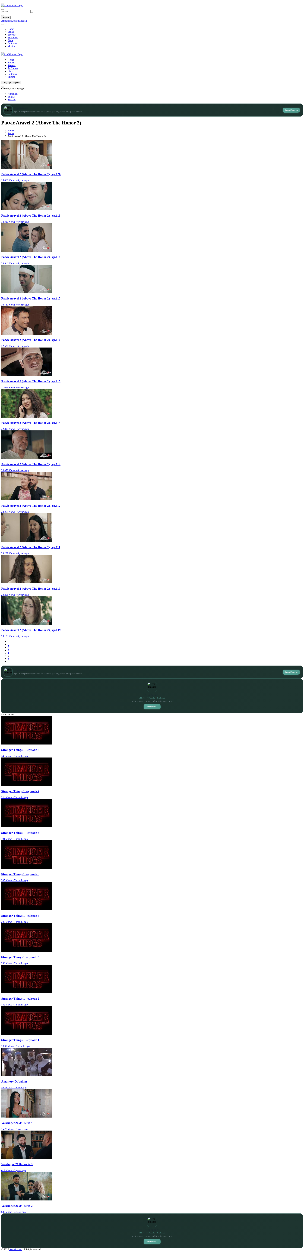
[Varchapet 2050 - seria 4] (26, 1116)
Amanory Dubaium (14, 1081)
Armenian (6, 20)
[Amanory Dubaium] (26, 1075)
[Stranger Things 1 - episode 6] (26, 826)
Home (11, 29)
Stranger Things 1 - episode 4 (20, 915)
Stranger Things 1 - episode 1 (20, 1040)
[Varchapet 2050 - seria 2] (26, 1199)
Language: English (11, 82)
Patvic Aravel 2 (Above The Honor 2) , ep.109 (31, 630)
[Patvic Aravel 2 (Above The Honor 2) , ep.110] (26, 582)
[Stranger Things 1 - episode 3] (26, 951)
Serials (11, 31)
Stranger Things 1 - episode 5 (20, 874)
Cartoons (12, 43)
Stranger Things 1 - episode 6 (20, 832)
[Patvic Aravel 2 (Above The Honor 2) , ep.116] (26, 333)
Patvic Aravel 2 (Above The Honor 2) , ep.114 (30, 422)
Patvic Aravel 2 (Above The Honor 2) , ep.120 (31, 174)
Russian (23, 20)
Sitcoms (12, 34)
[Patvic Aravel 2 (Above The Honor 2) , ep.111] (26, 541)
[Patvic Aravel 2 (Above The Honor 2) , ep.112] (26, 499)
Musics (11, 46)
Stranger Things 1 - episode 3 (20, 957)
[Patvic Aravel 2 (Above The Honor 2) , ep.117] (26, 292)
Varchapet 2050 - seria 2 (17, 1205)
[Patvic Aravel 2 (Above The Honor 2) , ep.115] (26, 375)
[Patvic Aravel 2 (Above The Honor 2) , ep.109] (26, 624)
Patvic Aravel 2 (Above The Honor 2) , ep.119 (30, 215)
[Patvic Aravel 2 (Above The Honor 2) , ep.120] (26, 168)
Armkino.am (15, 1249)
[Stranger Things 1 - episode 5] (26, 868)
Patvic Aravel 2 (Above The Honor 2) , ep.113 (30, 464)
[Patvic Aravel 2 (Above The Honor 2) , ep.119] (26, 209)
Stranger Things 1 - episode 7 (20, 791)
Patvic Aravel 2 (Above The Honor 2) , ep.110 (30, 588)
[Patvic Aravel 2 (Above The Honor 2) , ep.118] (26, 251)
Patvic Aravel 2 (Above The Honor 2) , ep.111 (30, 547)
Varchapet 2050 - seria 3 (17, 1164)
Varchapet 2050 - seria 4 (17, 1123)
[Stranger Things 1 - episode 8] (26, 743)
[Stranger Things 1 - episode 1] (26, 1033)
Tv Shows (13, 37)
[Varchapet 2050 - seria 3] (26, 1158)
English (6, 17)
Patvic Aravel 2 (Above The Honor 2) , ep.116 (30, 339)
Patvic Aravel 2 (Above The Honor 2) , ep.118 (30, 257)
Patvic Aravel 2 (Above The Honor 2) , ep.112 (30, 505)
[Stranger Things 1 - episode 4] (26, 909)
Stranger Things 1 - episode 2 (20, 998)
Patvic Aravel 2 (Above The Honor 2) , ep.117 (30, 298)
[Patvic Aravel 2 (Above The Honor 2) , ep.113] (26, 458)
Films (10, 40)
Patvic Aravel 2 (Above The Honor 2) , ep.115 (30, 381)
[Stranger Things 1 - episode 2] (26, 992)
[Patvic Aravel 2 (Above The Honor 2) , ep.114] (26, 416)
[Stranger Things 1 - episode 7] (26, 785)
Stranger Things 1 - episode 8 (20, 749)
